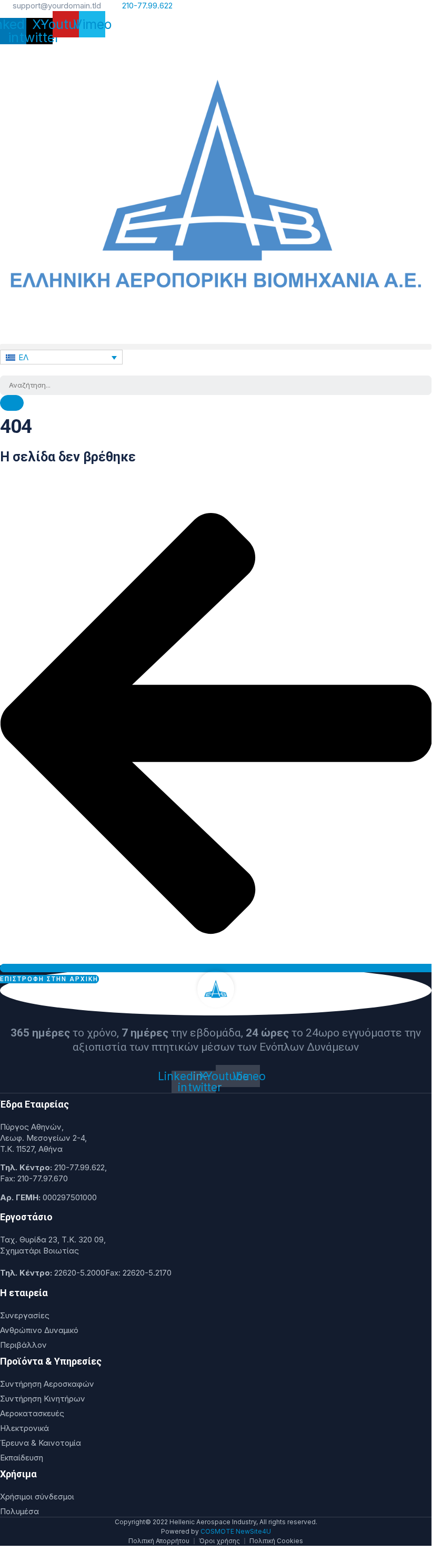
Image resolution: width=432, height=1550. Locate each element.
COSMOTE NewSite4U (235, 1531)
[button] (215, 347)
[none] (61, 357)
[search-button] (12, 403)
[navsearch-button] (3, 370)
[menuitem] (61, 357)
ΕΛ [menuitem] (23, 357)
